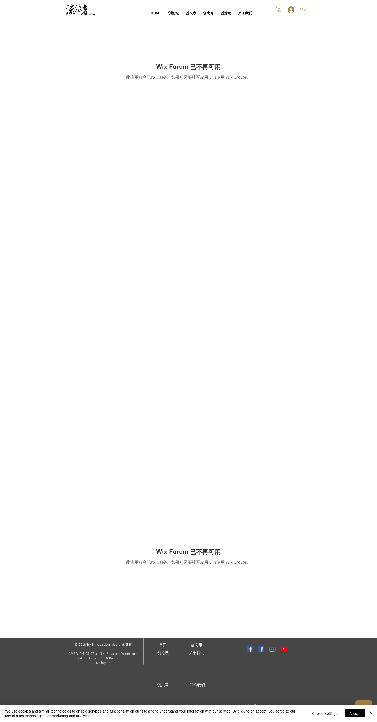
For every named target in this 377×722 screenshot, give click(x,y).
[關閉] (371, 713)
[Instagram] (272, 649)
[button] (226, 11)
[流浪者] (250, 649)
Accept (354, 713)
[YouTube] (284, 649)
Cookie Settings (325, 713)
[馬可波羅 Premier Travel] (261, 649)
